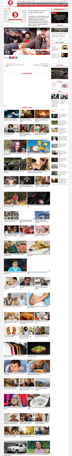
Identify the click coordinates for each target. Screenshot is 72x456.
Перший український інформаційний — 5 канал (10, 3)
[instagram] (50, 1)
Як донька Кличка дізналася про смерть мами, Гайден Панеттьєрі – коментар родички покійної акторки (63, 131)
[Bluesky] (63, 1)
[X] (58, 1)
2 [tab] (60, 60)
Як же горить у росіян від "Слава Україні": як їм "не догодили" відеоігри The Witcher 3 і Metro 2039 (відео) (63, 181)
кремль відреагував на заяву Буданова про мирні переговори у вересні (63, 116)
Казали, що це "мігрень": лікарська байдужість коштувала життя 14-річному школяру (63, 152)
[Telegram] (54, 1)
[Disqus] (27, 91)
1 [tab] (58, 60)
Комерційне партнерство (53, 85)
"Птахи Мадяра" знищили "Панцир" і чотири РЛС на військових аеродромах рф (60, 36)
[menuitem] (19, 3)
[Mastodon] (61, 1)
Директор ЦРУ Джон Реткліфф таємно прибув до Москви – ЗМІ (62, 146)
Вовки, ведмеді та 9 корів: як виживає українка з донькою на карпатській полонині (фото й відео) (63, 123)
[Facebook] (48, 1)
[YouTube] (65, 1)
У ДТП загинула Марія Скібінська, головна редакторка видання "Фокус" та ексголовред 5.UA (63, 138)
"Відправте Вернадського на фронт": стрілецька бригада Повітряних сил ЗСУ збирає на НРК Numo (55, 57)
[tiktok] (52, 1)
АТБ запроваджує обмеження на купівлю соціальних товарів (63, 165)
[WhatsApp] (56, 1)
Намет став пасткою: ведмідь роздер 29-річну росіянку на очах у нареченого (63, 160)
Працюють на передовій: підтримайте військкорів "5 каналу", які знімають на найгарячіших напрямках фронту (56, 50)
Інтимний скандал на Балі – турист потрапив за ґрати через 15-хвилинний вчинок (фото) (63, 173)
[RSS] (67, 1)
